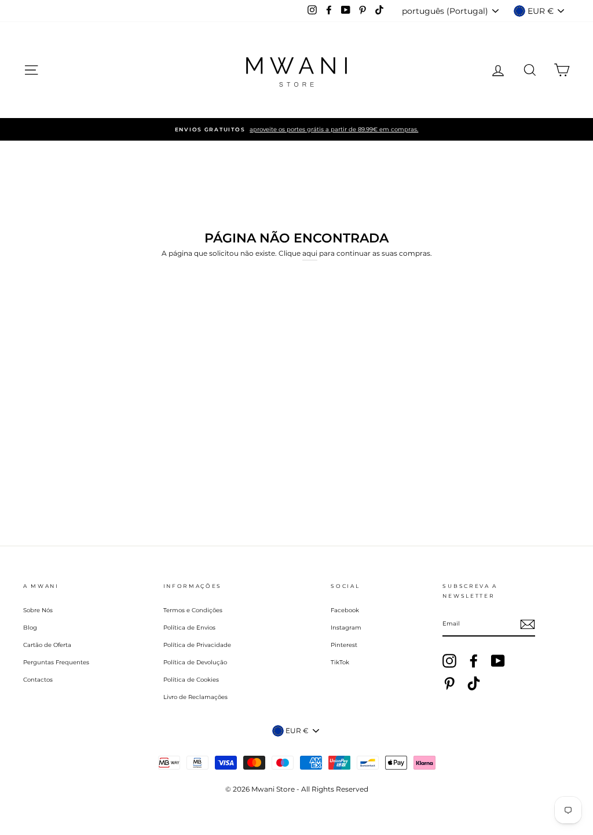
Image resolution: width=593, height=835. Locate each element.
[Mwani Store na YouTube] (498, 661)
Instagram (346, 627)
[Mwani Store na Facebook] (474, 661)
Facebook (345, 610)
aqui (309, 253)
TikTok (340, 662)
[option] (296, 129)
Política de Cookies (191, 679)
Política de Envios (189, 627)
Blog (30, 627)
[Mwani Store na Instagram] (449, 661)
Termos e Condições (192, 610)
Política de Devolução (195, 662)
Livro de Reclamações (195, 697)
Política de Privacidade (197, 645)
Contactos (38, 679)
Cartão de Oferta (47, 645)
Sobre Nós (38, 610)
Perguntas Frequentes (56, 662)
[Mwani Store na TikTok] (474, 683)
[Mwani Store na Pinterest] (449, 683)
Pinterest (344, 645)
